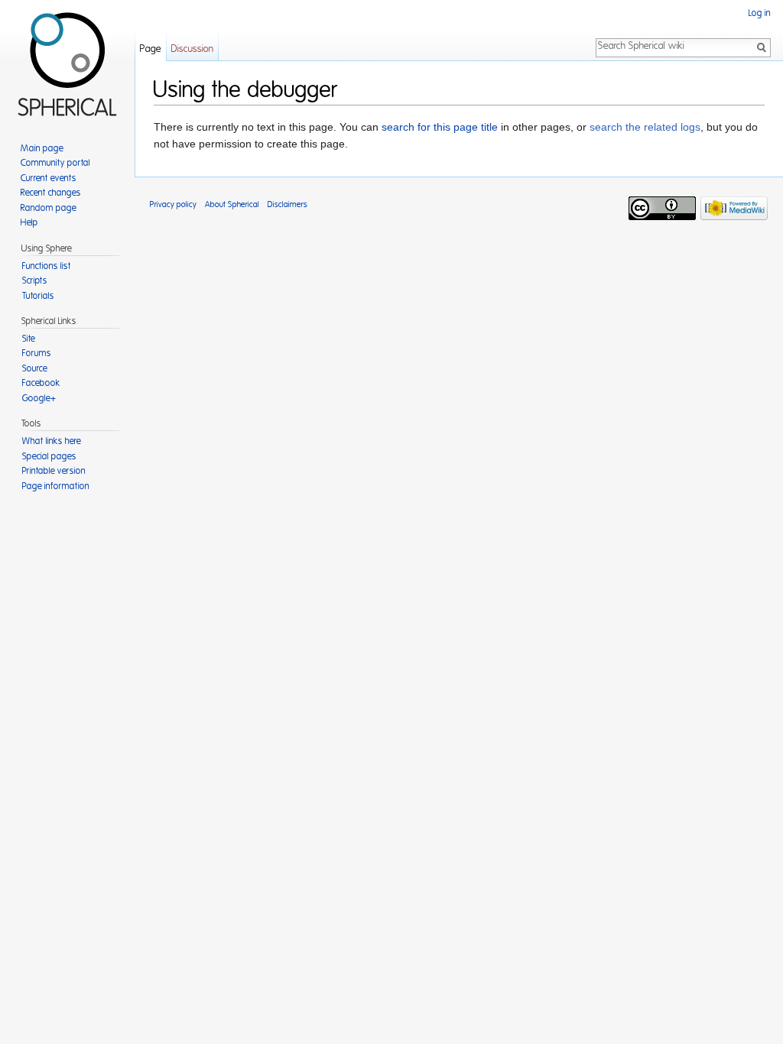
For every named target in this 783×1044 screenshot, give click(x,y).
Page (150, 49)
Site (28, 338)
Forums (36, 353)
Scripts (34, 280)
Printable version (54, 470)
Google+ (39, 398)
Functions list (46, 266)
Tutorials (38, 295)
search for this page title (440, 127)
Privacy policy (173, 204)
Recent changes (51, 192)
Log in (760, 13)
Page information (55, 486)
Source (34, 368)
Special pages (49, 456)
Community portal (55, 162)
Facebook (41, 382)
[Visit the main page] (67, 61)
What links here (51, 441)
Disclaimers (287, 204)
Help (29, 222)
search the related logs (645, 127)
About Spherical (232, 204)
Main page (42, 148)
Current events (48, 178)
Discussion (192, 49)
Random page (48, 207)
